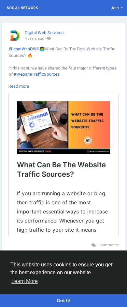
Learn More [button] (24, 281)
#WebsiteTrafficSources (37, 74)
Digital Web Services (44, 32)
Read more (18, 86)
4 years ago (34, 38)
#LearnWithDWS (23, 48)
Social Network (22, 8)
